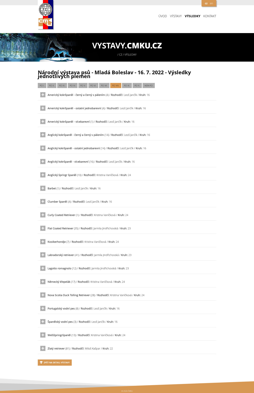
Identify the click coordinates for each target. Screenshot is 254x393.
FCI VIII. (115, 85)
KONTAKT (209, 16)
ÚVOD (162, 16)
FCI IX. (127, 85)
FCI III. (62, 85)
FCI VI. (93, 85)
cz (206, 3)
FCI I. (42, 85)
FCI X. (137, 85)
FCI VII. (104, 85)
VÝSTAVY (176, 16)
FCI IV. (73, 85)
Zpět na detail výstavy (57, 362)
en (211, 3)
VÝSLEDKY (192, 16)
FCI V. (83, 85)
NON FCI (149, 85)
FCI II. (51, 85)
